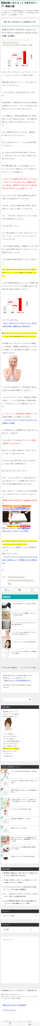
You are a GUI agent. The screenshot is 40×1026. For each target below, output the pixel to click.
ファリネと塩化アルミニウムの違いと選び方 (24, 603)
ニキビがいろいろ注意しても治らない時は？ (24, 781)
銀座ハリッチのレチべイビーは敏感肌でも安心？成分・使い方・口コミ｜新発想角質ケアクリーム (24, 839)
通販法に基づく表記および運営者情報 (14, 1005)
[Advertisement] (20, 961)
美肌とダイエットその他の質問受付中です (17, 680)
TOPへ (30, 1024)
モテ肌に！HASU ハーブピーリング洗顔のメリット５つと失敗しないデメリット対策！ (24, 800)
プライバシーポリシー (10, 1010)
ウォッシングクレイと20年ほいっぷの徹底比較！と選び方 (24, 652)
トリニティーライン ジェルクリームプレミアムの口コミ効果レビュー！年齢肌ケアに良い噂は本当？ (19, 560)
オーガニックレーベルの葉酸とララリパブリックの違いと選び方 (24, 614)
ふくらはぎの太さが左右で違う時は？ (24, 771)
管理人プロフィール (19, 828)
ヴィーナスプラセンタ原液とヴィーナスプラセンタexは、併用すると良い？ (24, 633)
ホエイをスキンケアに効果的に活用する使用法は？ (23, 847)
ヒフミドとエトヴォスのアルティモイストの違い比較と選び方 (24, 623)
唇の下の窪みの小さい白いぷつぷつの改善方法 (24, 791)
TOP (19, 990)
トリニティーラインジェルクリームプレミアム (15, 45)
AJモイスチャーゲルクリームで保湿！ (15, 531)
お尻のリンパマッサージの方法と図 (23, 856)
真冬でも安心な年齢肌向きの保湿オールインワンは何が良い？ (11, 667)
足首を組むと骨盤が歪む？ (21, 818)
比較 (31, 45)
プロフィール (8, 756)
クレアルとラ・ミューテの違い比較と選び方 (24, 642)
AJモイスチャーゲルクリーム (10, 42)
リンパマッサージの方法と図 (21, 809)
